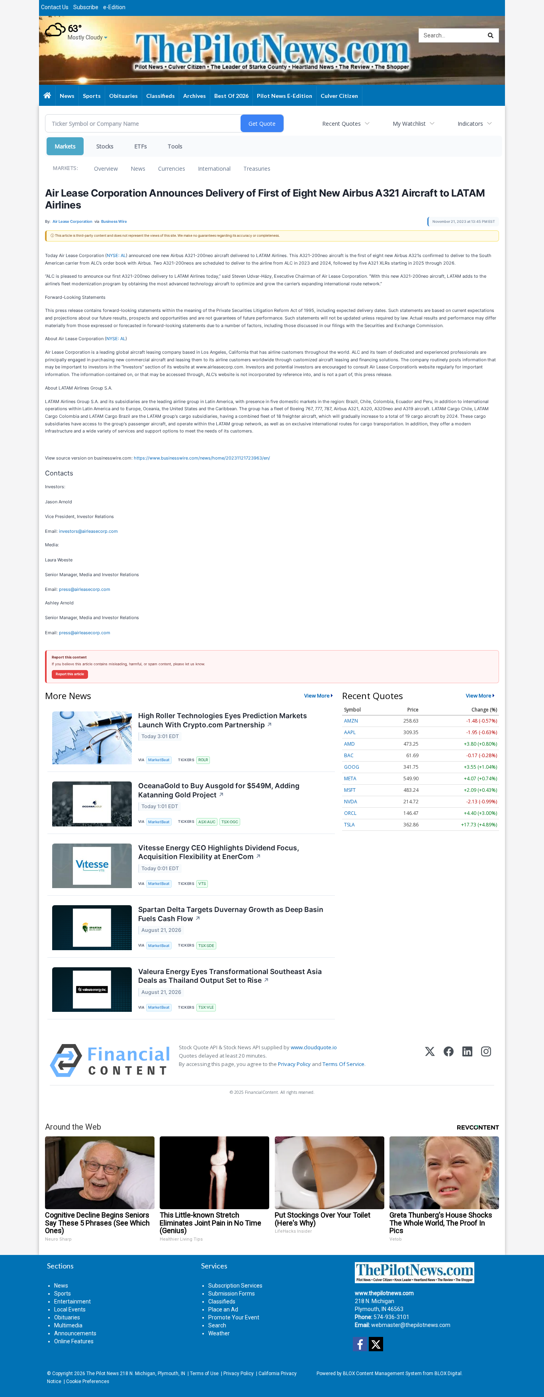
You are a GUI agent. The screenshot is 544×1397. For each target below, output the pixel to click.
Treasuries (256, 168)
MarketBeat (159, 760)
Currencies (171, 168)
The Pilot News (102, 1373)
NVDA (350, 801)
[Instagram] (486, 1060)
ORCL (350, 813)
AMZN (351, 720)
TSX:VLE (206, 1007)
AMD (349, 743)
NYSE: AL (116, 255)
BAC (349, 755)
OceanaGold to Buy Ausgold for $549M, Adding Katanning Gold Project (218, 790)
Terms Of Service (343, 1064)
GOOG (351, 767)
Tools (175, 146)
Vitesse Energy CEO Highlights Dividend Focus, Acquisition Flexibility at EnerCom (218, 852)
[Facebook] (448, 1060)
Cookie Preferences (87, 1381)
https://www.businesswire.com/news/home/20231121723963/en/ (202, 458)
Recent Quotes (341, 123)
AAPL (350, 732)
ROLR (203, 760)
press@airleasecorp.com (84, 589)
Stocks (104, 146)
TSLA (349, 824)
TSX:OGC (229, 822)
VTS (202, 883)
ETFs (140, 146)
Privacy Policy (294, 1064)
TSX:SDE (206, 945)
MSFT (350, 790)
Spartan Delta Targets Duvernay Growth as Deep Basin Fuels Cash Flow (230, 914)
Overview (106, 168)
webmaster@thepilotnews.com (410, 1325)
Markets (65, 146)
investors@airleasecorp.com (88, 531)
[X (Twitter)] (430, 1060)
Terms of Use (204, 1373)
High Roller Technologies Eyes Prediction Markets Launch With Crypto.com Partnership (222, 720)
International (214, 168)
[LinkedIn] (467, 1060)
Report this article (70, 674)
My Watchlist (409, 123)
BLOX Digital (448, 1373)
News (138, 168)
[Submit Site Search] (491, 35)
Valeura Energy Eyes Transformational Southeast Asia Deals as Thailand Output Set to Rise (230, 976)
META (350, 778)
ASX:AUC (206, 822)
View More (317, 695)
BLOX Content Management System (382, 1373)
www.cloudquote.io (314, 1047)
